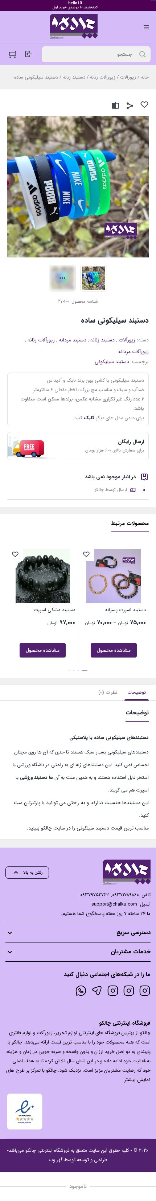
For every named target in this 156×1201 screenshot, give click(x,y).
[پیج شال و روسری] (113, 990)
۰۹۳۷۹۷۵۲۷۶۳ (95, 895)
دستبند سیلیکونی (112, 362)
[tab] (136, 692)
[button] (84, 670)
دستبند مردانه (72, 340)
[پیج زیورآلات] (145, 990)
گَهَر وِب (56, 1160)
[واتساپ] (81, 990)
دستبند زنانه (74, 77)
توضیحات (136, 692)
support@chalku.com (114, 904)
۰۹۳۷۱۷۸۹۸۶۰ (125, 895)
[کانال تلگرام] (97, 990)
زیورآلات (128, 77)
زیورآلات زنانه (102, 77)
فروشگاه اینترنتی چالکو (47, 1150)
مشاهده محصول (114, 650)
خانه (145, 77)
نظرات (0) (107, 692)
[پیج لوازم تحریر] (129, 990)
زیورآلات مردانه (133, 352)
